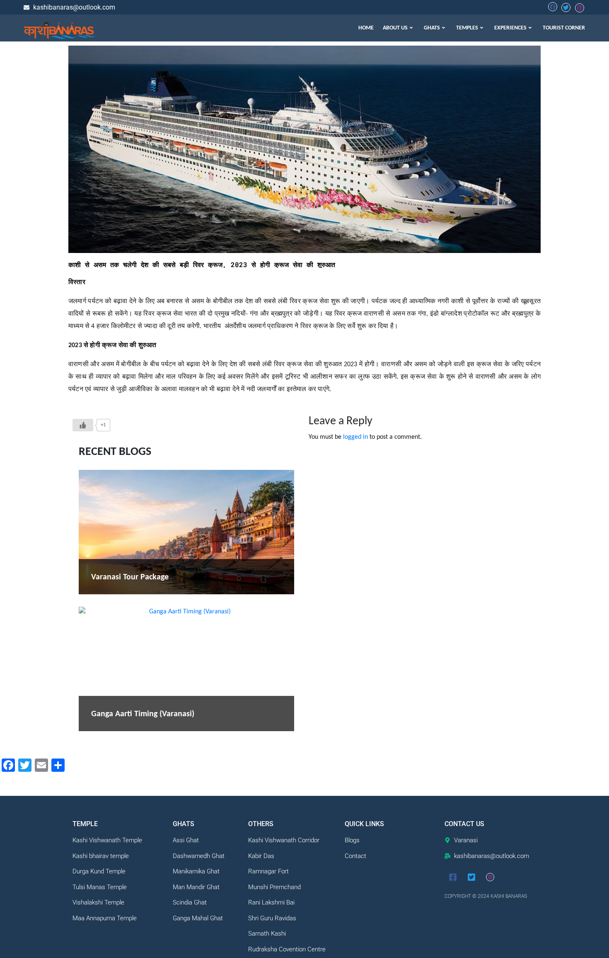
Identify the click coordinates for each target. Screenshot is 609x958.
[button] (399, 28)
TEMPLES (467, 28)
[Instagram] (490, 877)
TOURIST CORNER (564, 28)
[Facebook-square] (453, 877)
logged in (355, 437)
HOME (366, 28)
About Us (395, 28)
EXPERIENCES (510, 28)
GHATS (432, 28)
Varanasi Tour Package (130, 577)
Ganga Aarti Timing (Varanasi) (142, 714)
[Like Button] (82, 425)
